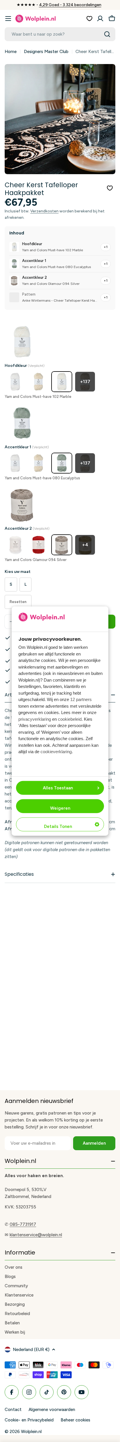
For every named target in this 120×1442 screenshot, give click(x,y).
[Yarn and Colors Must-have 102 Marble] (61, 381)
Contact (13, 1409)
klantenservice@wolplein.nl (36, 1234)
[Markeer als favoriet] (109, 188)
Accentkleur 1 (27, 447)
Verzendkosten (44, 211)
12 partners (81, 699)
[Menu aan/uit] (8, 18)
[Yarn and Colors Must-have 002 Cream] (38, 381)
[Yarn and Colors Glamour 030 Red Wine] (38, 544)
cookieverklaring (56, 751)
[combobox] (60, 34)
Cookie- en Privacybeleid (29, 1420)
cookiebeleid (70, 719)
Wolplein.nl (31, 1431)
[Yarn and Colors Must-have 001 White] (15, 381)
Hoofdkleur (25, 365)
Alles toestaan (58, 787)
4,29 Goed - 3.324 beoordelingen (70, 4)
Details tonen (58, 826)
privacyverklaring (34, 719)
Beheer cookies (75, 1420)
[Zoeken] (107, 34)
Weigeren (60, 808)
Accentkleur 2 (27, 528)
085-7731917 (23, 1224)
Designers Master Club (46, 51)
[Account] (100, 18)
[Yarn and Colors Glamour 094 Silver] (61, 544)
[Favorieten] (89, 18)
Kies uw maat (18, 571)
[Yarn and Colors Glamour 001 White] (15, 544)
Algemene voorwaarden (52, 1409)
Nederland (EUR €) (31, 1349)
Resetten (18, 602)
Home (11, 51)
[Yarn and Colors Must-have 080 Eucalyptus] (61, 463)
